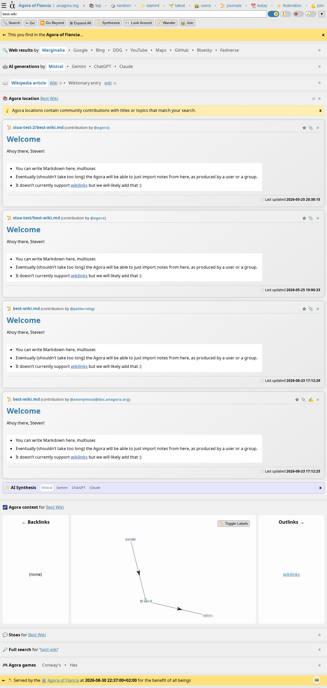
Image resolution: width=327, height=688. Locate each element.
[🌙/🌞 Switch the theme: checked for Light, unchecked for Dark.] (273, 14)
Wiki (53, 83)
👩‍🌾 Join (187, 23)
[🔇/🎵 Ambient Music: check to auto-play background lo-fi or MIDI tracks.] (298, 14)
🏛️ (44, 680)
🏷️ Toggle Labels (233, 523)
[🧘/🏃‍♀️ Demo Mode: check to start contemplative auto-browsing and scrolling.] (286, 14)
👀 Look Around (138, 23)
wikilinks (79, 185)
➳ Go (30, 23)
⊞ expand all (80, 23)
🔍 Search (11, 23)
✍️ (310, 399)
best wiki (37, 635)
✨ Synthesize (108, 23)
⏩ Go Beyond (52, 23)
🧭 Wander (166, 23)
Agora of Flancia (63, 680)
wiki (108, 83)
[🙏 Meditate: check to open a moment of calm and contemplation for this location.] (310, 14)
